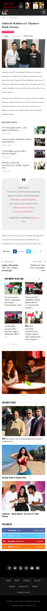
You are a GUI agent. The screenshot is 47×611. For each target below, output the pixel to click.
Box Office (23, 586)
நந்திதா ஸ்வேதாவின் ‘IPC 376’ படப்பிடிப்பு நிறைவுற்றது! (10, 267)
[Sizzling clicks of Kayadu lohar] (23, 460)
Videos (12, 586)
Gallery (37, 580)
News (17, 580)
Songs (35, 586)
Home (8, 580)
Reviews (26, 580)
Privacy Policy (23, 592)
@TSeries (31, 208)
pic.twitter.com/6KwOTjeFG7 (23, 212)
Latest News (8, 32)
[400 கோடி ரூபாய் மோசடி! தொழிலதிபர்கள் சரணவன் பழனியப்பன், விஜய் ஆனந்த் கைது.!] (23, 421)
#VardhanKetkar (30, 200)
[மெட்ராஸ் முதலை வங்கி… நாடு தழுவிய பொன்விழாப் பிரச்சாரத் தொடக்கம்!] (39, 130)
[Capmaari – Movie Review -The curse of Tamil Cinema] (23, 496)
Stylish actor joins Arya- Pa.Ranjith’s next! (37, 267)
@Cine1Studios (21, 208)
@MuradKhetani (16, 200)
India (10, 286)
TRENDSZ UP (29, 606)
